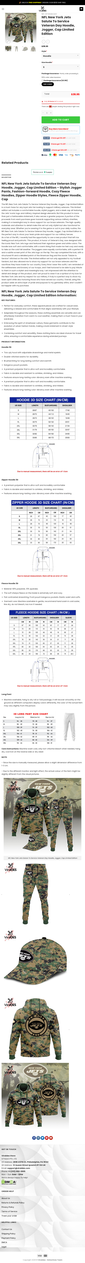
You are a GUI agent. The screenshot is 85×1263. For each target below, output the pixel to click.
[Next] (33, 28)
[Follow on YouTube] (51, 1138)
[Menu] (3, 9)
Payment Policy (9, 1238)
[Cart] (81, 9)
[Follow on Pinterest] (47, 1138)
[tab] (6, 177)
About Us (6, 1198)
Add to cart (60, 119)
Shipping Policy (8, 1233)
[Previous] (8, 28)
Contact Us (7, 1229)
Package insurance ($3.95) (56, 80)
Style (44, 51)
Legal (4, 1246)
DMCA (4, 1242)
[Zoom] (8, 41)
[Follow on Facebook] (34, 1138)
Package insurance (50, 73)
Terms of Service (9, 1211)
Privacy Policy (8, 1207)
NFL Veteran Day (49, 14)
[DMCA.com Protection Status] (9, 1181)
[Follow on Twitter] (42, 1138)
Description (6, 177)
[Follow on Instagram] (38, 1138)
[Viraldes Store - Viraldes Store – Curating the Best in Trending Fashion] (42, 9)
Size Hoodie (47, 62)
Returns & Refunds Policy (13, 1202)
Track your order (9, 1215)
